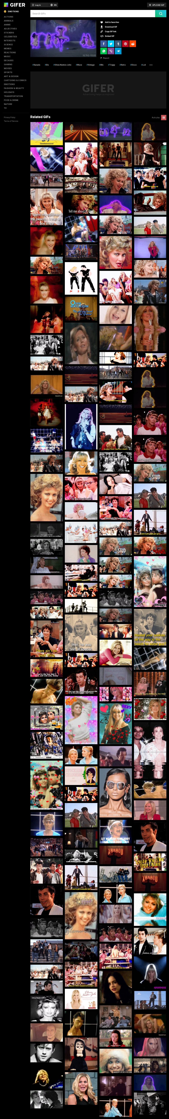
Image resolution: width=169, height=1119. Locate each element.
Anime (7, 25)
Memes (7, 48)
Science (8, 44)
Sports (8, 72)
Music (7, 56)
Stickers (9, 33)
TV (5, 108)
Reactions (10, 52)
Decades (9, 60)
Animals (8, 21)
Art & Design (11, 76)
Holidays (9, 92)
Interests (9, 40)
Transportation (13, 96)
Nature (8, 104)
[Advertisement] (98, 90)
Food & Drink (11, 100)
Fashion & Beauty (14, 88)
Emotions (13, 11)
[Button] (160, 13)
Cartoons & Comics (15, 80)
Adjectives (10, 29)
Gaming (8, 64)
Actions (8, 17)
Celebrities (10, 36)
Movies (8, 68)
